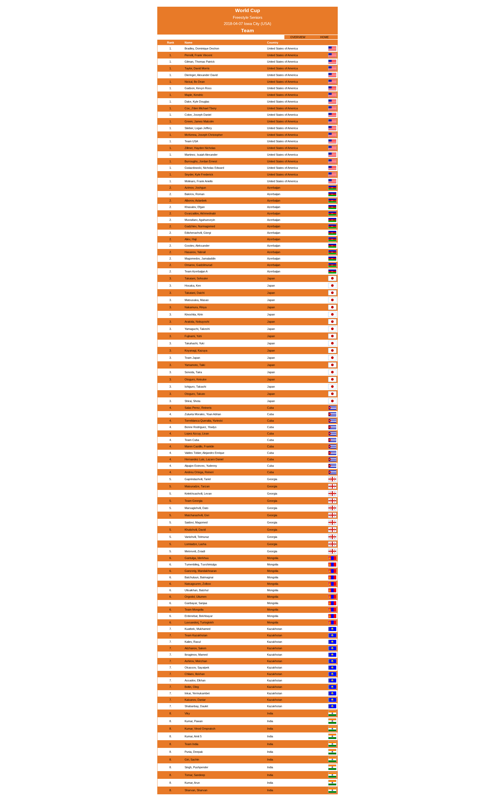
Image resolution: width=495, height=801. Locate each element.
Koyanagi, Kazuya (196, 350)
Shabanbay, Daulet (196, 706)
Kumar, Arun (192, 782)
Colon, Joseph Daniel (198, 114)
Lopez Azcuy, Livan (197, 433)
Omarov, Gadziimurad (198, 264)
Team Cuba (192, 439)
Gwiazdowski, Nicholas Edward (204, 167)
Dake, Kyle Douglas (197, 101)
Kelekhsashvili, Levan (198, 493)
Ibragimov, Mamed (196, 654)
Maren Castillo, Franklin (199, 446)
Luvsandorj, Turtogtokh (199, 622)
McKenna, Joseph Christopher (204, 134)
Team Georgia (193, 500)
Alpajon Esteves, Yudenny (201, 465)
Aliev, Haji (190, 239)
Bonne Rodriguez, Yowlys (201, 427)
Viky (187, 713)
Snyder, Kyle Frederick (199, 174)
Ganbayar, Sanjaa (196, 603)
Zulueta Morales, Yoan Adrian (203, 414)
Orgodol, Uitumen (196, 596)
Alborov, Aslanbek (196, 200)
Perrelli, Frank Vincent (198, 55)
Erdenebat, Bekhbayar (199, 616)
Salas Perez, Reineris (198, 407)
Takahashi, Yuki (194, 343)
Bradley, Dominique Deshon (202, 48)
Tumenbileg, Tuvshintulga (201, 564)
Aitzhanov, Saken (195, 648)
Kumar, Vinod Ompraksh (200, 728)
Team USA (191, 141)
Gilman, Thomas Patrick (200, 61)
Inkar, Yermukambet (197, 693)
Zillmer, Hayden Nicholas (200, 147)
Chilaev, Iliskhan (195, 673)
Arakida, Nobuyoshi (197, 321)
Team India (191, 744)
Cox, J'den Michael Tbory (201, 108)
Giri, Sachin (192, 759)
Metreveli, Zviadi (195, 551)
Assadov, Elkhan (195, 680)
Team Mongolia (194, 609)
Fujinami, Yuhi (193, 336)
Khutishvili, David (195, 529)
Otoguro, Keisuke (196, 379)
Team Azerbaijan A (196, 271)
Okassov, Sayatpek (197, 667)
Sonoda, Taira (193, 372)
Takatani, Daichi (194, 292)
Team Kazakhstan (196, 635)
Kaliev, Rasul (193, 641)
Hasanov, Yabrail (195, 252)
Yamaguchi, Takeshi (197, 328)
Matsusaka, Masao (197, 300)
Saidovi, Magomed (196, 522)
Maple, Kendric (194, 94)
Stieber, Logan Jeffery (198, 128)
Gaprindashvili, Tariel (198, 479)
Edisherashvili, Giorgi (198, 232)
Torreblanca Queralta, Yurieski (203, 420)
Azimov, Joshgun (195, 187)
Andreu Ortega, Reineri (199, 472)
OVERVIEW (297, 37)
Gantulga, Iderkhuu (197, 558)
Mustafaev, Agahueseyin (200, 219)
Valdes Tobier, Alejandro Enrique (204, 452)
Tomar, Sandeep (195, 775)
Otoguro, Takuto (195, 393)
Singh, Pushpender (196, 767)
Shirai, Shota (192, 401)
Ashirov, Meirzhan (196, 661)
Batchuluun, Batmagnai (199, 577)
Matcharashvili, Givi (197, 515)
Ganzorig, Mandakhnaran (201, 570)
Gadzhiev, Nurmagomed (200, 226)
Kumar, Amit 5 (193, 736)
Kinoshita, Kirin (194, 314)
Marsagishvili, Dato (196, 508)
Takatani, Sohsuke (196, 278)
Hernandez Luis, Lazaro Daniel (204, 459)
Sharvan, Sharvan (196, 790)
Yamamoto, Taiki (195, 364)
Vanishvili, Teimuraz (197, 536)
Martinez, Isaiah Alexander (201, 154)
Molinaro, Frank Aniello (199, 181)
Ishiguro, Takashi (195, 386)
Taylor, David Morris (197, 68)
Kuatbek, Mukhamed (197, 628)
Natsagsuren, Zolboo (198, 583)
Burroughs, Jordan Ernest (201, 161)
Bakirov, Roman (194, 194)
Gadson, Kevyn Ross (198, 88)
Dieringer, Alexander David (201, 75)
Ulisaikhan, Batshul (196, 590)
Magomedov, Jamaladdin (200, 258)
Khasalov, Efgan (195, 206)
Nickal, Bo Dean (195, 81)
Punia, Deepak (194, 751)
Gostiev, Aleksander (197, 245)
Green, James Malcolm (199, 121)
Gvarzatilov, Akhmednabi (200, 213)
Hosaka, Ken (193, 285)
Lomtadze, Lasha (195, 544)
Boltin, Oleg (192, 686)
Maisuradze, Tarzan (197, 486)
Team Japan (192, 357)
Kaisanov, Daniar (195, 699)
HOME (324, 37)
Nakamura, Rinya (196, 307)
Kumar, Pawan (194, 721)
